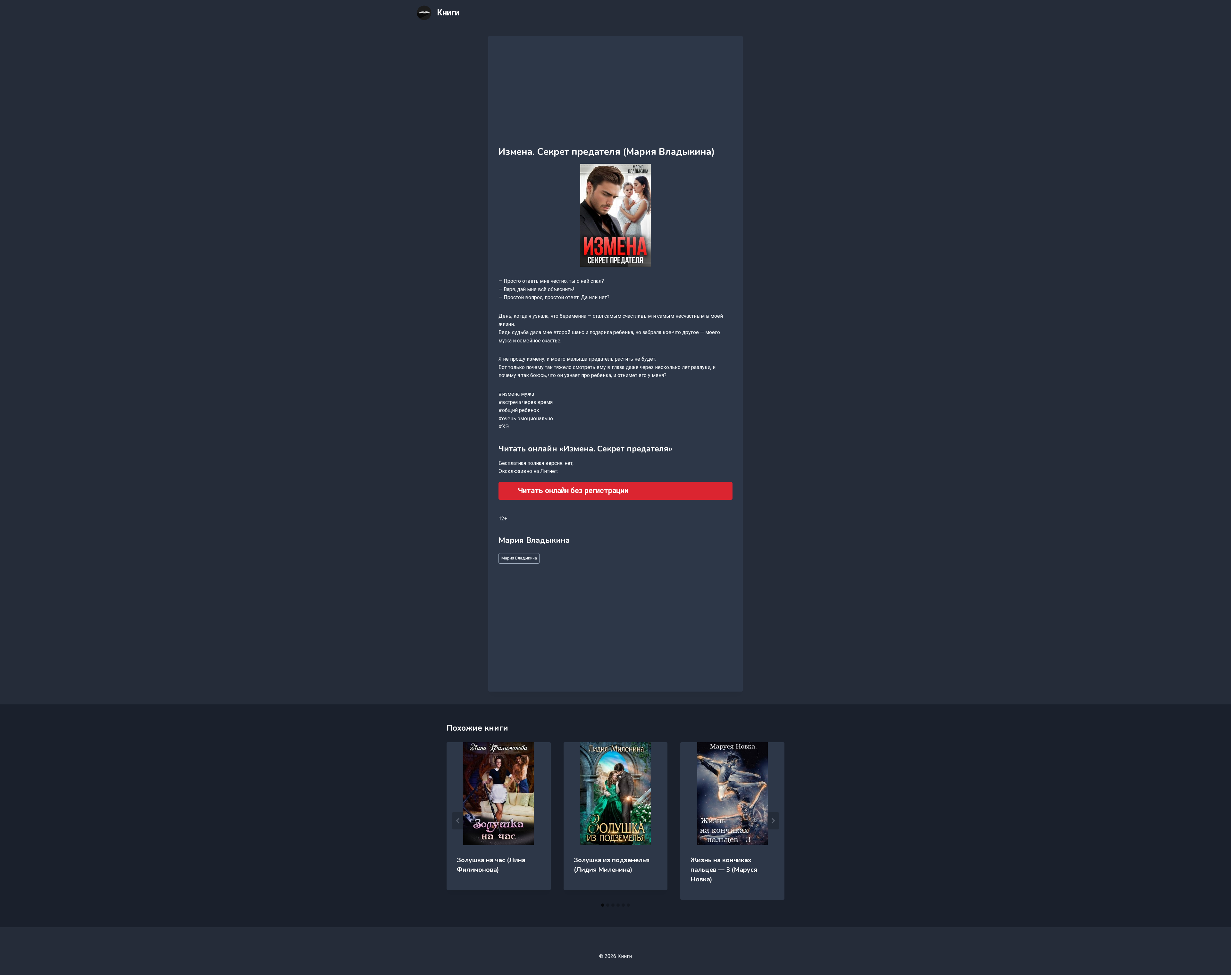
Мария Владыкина (519, 558)
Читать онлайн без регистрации (573, 490)
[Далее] (773, 820)
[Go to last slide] (458, 820)
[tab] (602, 905)
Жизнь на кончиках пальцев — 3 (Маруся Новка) (724, 870)
